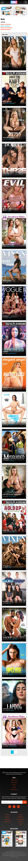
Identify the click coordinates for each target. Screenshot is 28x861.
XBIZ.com (7, 814)
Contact (14, 785)
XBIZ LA (21, 814)
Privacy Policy (14, 789)
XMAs (20, 824)
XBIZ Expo (20, 821)
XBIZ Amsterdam (21, 819)
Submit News (14, 780)
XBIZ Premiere (7, 821)
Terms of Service (13, 856)
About (14, 787)
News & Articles (6, 24)
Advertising (14, 782)
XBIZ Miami (20, 817)
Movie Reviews (5, 26)
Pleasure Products (6, 28)
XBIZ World (7, 819)
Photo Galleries (5, 29)
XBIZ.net (7, 817)
